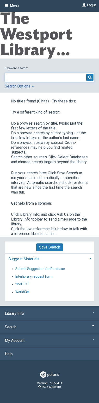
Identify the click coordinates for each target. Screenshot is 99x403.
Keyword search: (17, 68)
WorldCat (22, 292)
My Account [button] (15, 340)
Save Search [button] (49, 247)
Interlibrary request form (34, 276)
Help (9, 354)
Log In (91, 5)
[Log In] (83, 5)
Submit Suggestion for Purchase (40, 269)
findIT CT (22, 284)
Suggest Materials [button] (23, 259)
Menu (14, 6)
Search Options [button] (18, 86)
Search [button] (10, 327)
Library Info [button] (14, 313)
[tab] (49, 258)
